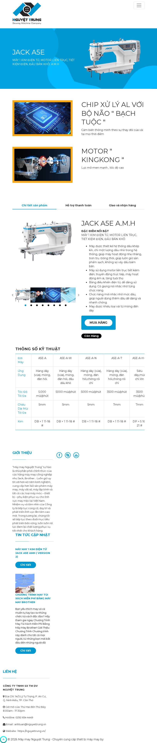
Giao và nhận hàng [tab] (122, 205)
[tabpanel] (22, 295)
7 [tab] (60, 305)
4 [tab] (43, 305)
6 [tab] (54, 305)
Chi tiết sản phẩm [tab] (34, 205)
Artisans (109, 739)
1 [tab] (25, 305)
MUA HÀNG (98, 322)
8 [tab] (66, 305)
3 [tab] (37, 305)
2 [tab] (31, 305)
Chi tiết (25, 565)
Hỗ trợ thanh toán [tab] (78, 205)
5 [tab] (48, 305)
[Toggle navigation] (139, 5)
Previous (12, 295)
